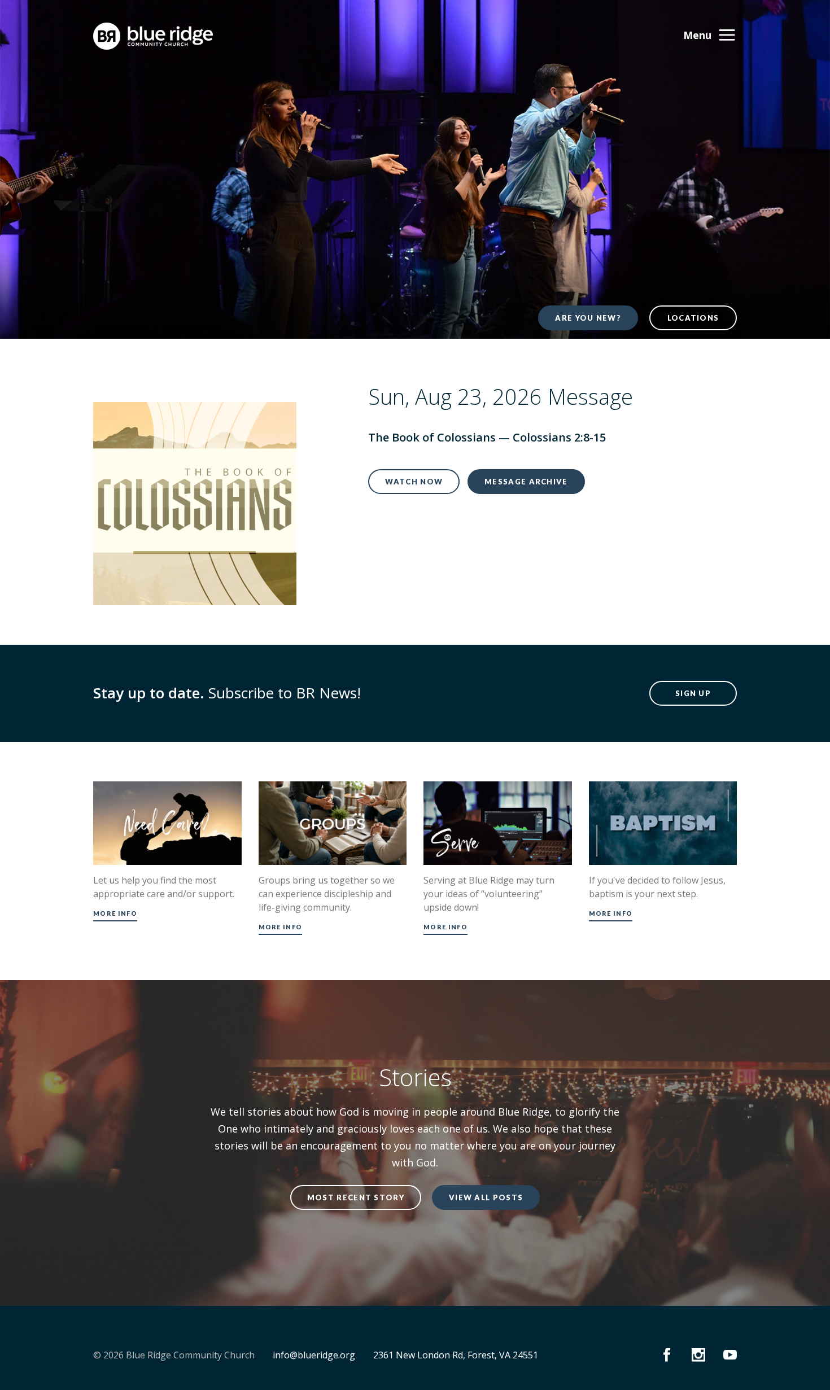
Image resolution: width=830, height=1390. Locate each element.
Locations (693, 317)
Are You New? (588, 317)
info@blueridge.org (314, 1355)
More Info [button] (115, 913)
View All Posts (486, 1197)
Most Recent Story (355, 1197)
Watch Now (414, 481)
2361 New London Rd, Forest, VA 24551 (455, 1355)
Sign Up (693, 693)
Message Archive (526, 481)
